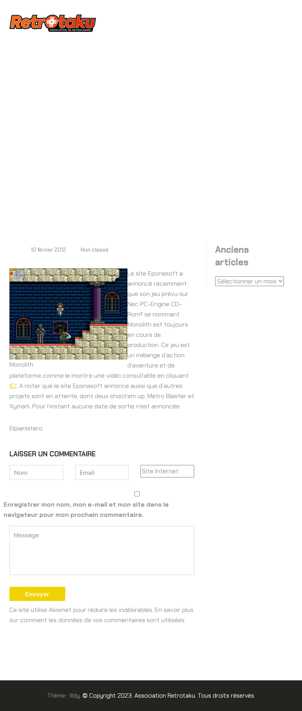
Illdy (75, 696)
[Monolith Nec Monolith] (68, 313)
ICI (13, 386)
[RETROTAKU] (52, 22)
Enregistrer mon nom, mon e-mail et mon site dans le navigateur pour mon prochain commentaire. (86, 509)
